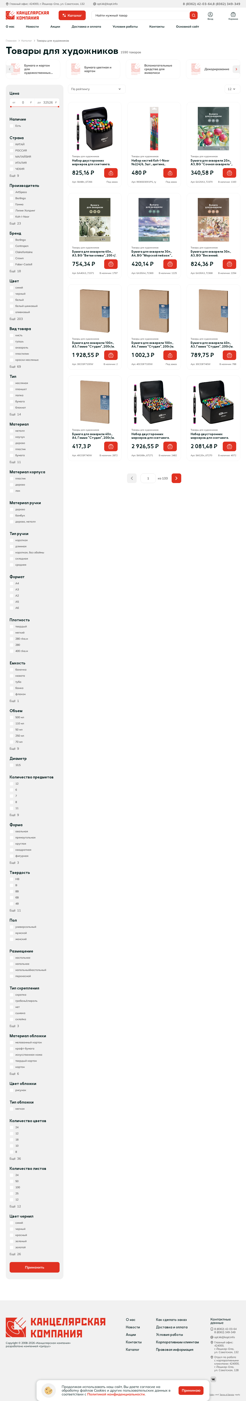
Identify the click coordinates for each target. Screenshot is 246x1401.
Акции (131, 1335)
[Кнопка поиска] (194, 15)
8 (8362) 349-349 (226, 4)
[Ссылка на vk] (213, 1379)
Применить (34, 1267)
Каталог (132, 1350)
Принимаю (191, 1390)
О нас (130, 1320)
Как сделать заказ (171, 1320)
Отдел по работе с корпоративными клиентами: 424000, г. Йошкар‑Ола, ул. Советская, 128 (226, 1364)
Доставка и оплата (172, 1327)
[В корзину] (229, 173)
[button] (9, 69)
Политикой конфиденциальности (116, 1394)
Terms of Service (227, 1394)
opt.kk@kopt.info (107, 4)
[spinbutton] (22, 102)
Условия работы (169, 1335)
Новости (133, 1327)
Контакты (134, 1342)
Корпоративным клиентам (177, 1342)
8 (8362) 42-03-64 (197, 4)
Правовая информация (174, 1350)
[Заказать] (111, 173)
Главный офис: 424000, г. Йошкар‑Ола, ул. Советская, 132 (226, 1347)
